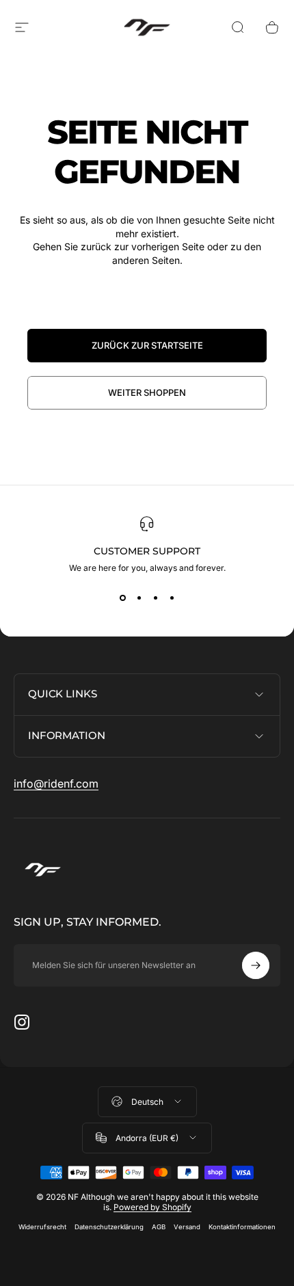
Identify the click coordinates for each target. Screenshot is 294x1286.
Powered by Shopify (152, 1207)
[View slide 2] (139, 597)
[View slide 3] (155, 597)
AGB (158, 1227)
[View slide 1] (122, 597)
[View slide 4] (171, 597)
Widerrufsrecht (42, 1227)
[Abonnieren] (255, 965)
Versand (187, 1227)
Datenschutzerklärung (109, 1227)
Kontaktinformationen (242, 1227)
